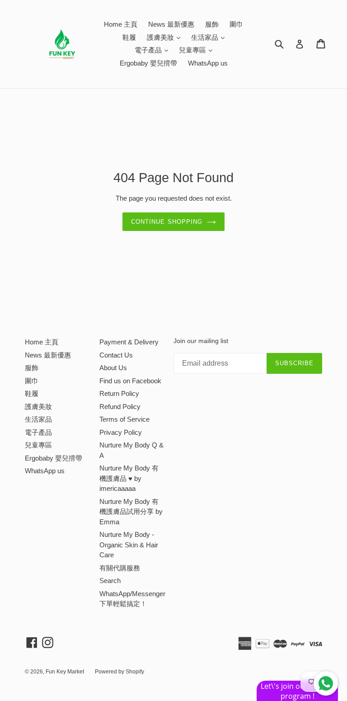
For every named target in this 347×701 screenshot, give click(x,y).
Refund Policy (120, 406)
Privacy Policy (120, 432)
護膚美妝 (166, 37)
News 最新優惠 (171, 24)
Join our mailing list (201, 340)
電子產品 (154, 50)
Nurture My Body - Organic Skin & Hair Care (128, 545)
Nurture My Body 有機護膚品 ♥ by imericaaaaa (129, 478)
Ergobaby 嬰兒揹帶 (148, 63)
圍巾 (236, 24)
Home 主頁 (120, 24)
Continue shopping (166, 221)
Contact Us (116, 355)
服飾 (212, 24)
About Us (113, 368)
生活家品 (210, 37)
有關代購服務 (119, 568)
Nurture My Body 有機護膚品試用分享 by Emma (131, 512)
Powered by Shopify (119, 671)
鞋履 (129, 37)
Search (110, 580)
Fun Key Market (65, 671)
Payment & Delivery (129, 342)
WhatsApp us (208, 63)
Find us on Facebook (130, 381)
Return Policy (119, 393)
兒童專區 (198, 50)
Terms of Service (124, 419)
